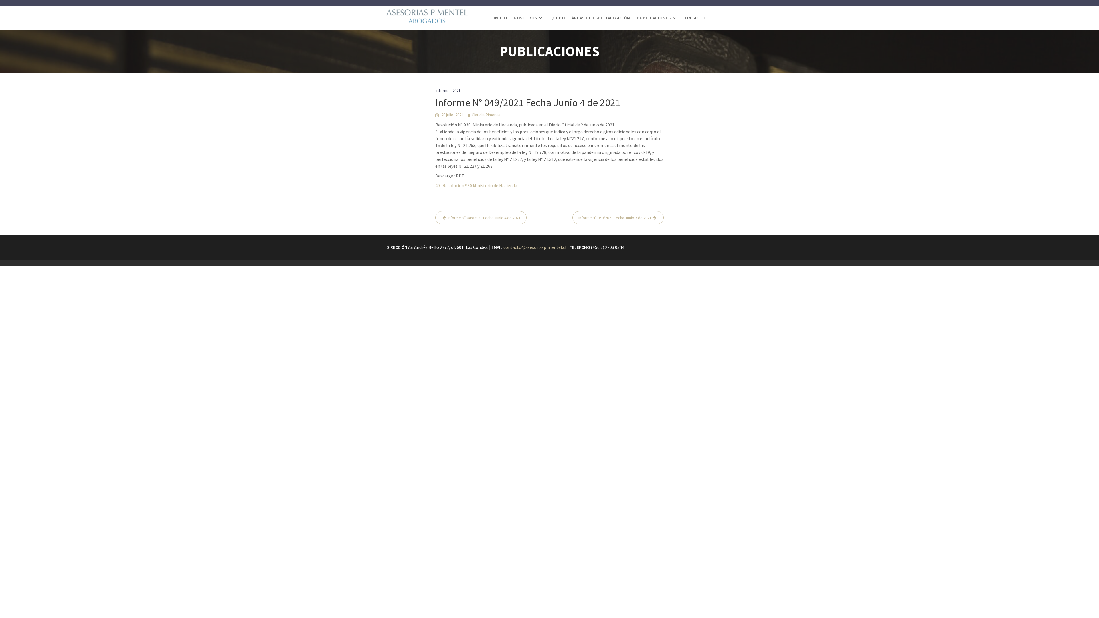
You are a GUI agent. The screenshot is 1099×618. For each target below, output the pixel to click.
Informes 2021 (447, 90)
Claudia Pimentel (486, 115)
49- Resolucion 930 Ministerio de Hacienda (476, 185)
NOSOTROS (525, 18)
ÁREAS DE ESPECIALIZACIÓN (601, 18)
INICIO (500, 18)
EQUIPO (557, 18)
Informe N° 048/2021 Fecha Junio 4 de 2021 (484, 217)
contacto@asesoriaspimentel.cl (534, 247)
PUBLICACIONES (654, 18)
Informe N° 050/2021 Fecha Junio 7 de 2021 (614, 217)
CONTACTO (693, 18)
